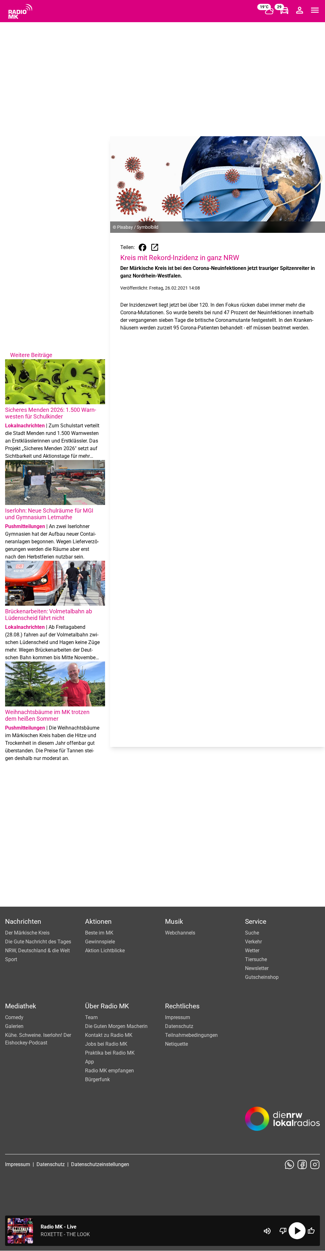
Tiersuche (256, 959)
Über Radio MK (107, 1006)
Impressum (177, 1017)
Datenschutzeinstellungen (100, 1164)
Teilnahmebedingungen (191, 1035)
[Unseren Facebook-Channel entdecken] (302, 1164)
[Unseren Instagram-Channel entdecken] (315, 1164)
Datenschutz (179, 1026)
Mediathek (20, 1006)
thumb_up (311, 1231)
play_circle (297, 1231)
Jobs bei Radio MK (106, 1044)
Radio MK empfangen (109, 1071)
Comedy (14, 1017)
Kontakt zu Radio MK (108, 1035)
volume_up (267, 1231)
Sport (11, 959)
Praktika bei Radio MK (110, 1053)
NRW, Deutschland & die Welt (37, 951)
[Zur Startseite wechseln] (20, 11)
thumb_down (283, 1231)
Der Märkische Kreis (27, 933)
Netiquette (176, 1044)
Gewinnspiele (100, 942)
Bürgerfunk (97, 1079)
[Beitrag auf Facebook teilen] (142, 247)
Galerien (14, 1026)
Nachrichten (23, 921)
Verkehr (253, 942)
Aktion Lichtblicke (105, 951)
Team (91, 1017)
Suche (252, 933)
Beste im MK (99, 933)
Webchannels (180, 933)
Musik (174, 921)
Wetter (252, 951)
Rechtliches (182, 1006)
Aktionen (98, 921)
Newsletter (257, 968)
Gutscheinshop (262, 977)
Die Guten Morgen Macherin (116, 1026)
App (89, 1062)
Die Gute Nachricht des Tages (38, 942)
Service (255, 921)
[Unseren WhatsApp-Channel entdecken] (289, 1164)
